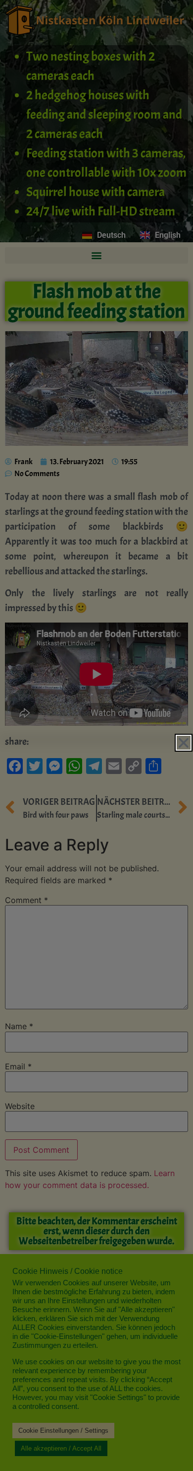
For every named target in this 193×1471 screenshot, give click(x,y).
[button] (184, 743)
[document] (96, 735)
